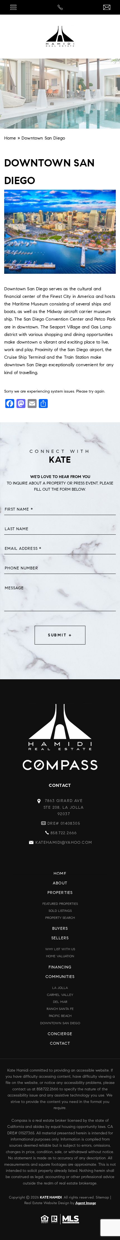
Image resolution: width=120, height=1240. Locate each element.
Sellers (60, 938)
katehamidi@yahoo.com (63, 842)
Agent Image (85, 1203)
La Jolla (60, 988)
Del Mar (60, 1002)
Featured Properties (60, 903)
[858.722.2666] (60, 7)
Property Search (60, 917)
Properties (59, 892)
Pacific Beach (60, 1016)
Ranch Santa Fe (60, 1009)
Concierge (60, 1034)
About (60, 883)
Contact (60, 1043)
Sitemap (102, 1197)
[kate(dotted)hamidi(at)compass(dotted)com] (106, 8)
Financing (60, 967)
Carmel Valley (60, 995)
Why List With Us (60, 949)
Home (60, 873)
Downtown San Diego (60, 1023)
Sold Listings (60, 910)
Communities (60, 976)
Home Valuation (60, 956)
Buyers (60, 928)
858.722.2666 (64, 833)
